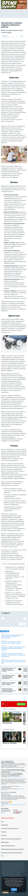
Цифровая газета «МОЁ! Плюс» (7, 818)
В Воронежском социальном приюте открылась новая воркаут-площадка (9, 683)
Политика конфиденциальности (8, 845)
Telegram (3, 805)
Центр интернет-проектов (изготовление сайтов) (11, 852)
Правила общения (5, 842)
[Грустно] (20, 617)
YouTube (20, 804)
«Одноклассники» (14, 804)
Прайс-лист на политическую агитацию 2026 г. (11, 838)
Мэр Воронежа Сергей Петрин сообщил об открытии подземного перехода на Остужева (9, 670)
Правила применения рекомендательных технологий (12, 849)
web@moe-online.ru (10, 776)
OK (14, 889)
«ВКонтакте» (7, 804)
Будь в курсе (5, 35)
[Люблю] (11, 617)
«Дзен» (2, 804)
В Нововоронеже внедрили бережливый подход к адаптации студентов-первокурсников (8, 677)
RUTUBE (23, 804)
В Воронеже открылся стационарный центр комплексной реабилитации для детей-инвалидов (9, 690)
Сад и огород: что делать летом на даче (9, 828)
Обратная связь (4, 824)
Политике (20, 883)
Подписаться (21, 704)
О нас (2, 821)
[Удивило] (16, 617)
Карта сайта (3, 831)
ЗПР (9, 81)
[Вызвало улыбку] (7, 617)
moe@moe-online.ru (18, 776)
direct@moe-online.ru (7, 793)
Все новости (3, 835)
